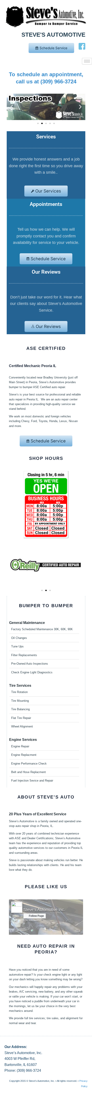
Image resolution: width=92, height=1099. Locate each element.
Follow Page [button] (36, 915)
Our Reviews (48, 326)
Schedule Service (53, 48)
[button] (12, 107)
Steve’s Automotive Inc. (44, 909)
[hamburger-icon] (87, 61)
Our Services (48, 191)
